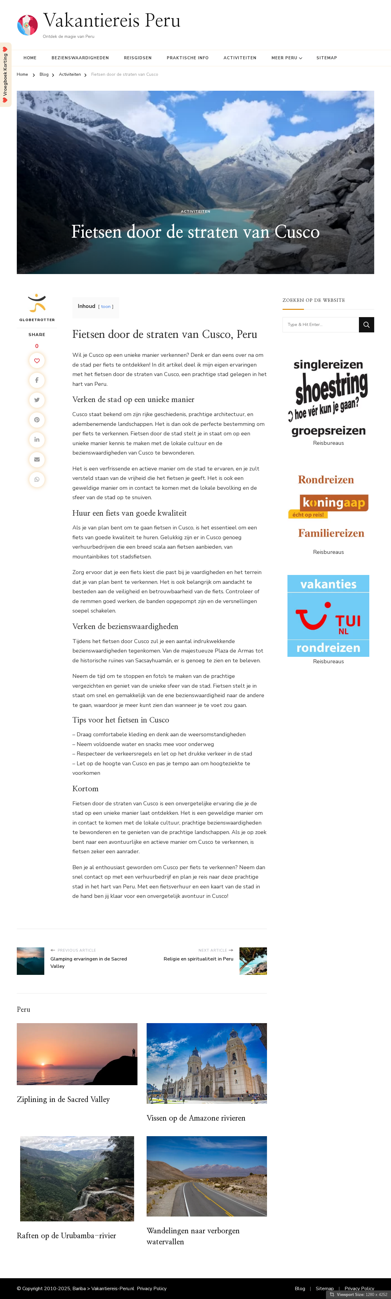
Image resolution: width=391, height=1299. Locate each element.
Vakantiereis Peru (112, 21)
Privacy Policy (151, 1288)
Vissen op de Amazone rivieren (196, 1118)
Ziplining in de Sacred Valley (63, 1099)
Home (30, 58)
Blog (300, 1288)
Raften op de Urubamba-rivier (66, 1236)
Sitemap (326, 58)
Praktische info (188, 58)
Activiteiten (240, 58)
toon (106, 306)
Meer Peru (285, 58)
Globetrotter (37, 319)
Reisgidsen (138, 58)
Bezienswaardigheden (80, 58)
